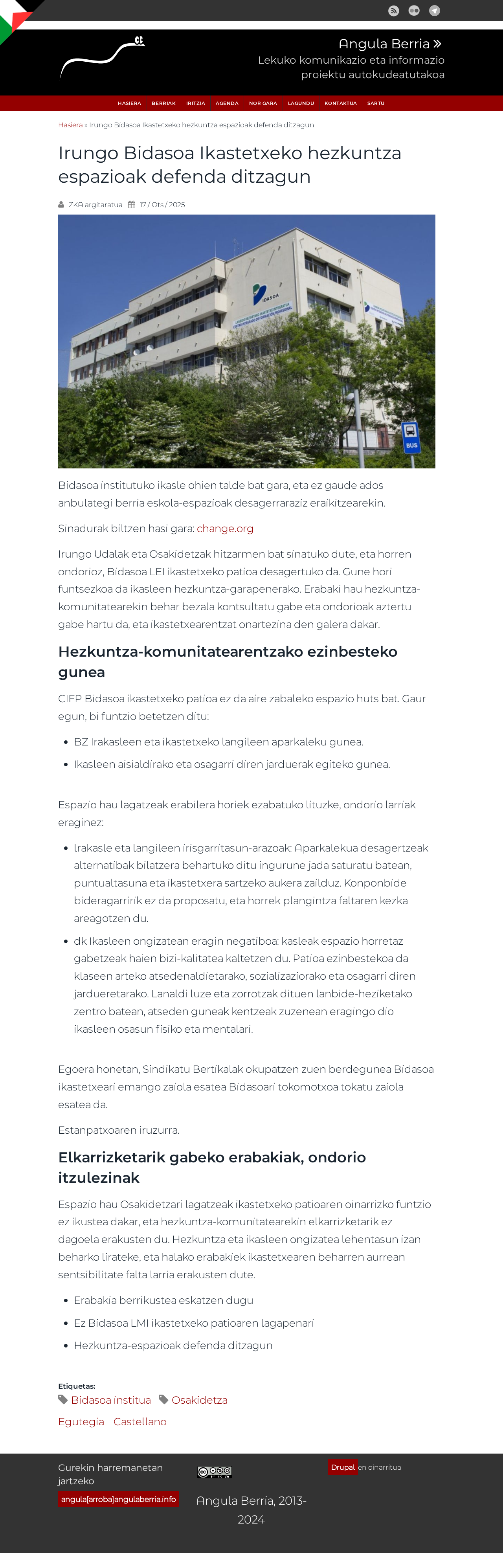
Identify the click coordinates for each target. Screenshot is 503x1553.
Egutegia (81, 1421)
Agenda (227, 103)
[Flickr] (414, 9)
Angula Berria (384, 44)
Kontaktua (341, 103)
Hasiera (129, 103)
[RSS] (394, 9)
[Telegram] (434, 9)
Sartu (376, 103)
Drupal (343, 1467)
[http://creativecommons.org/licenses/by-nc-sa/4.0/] (214, 1470)
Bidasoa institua (111, 1399)
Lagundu (301, 103)
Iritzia (196, 103)
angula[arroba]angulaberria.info (118, 1499)
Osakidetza (200, 1399)
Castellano (140, 1421)
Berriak (164, 103)
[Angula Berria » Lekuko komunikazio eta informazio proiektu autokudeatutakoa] (103, 60)
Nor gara (263, 103)
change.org (225, 528)
